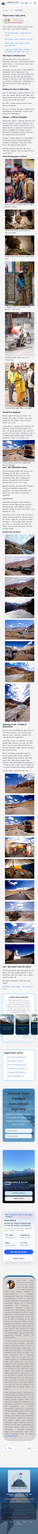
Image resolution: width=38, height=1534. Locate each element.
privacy (12, 1522)
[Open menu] (35, 3)
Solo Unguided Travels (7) (15, 1061)
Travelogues (18, 10)
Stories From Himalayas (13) (16, 1065)
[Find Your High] (30, 3)
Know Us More (18, 1258)
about (5, 1522)
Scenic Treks (18, 1198)
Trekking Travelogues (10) (15, 1076)
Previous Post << (8, 1448)
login (31, 1522)
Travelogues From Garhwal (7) (17, 1068)
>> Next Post (31, 1448)
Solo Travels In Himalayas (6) (16, 1057)
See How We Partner (19, 1252)
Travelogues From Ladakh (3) (16, 1072)
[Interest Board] (26, 3)
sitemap (19, 1524)
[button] (6, 20)
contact (24, 1522)
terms (18, 1522)
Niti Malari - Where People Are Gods (19, 39)
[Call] (22, 3)
